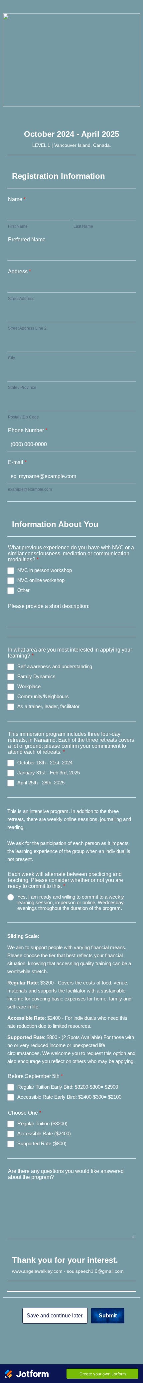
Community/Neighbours (43, 696)
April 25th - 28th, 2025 (41, 782)
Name (17, 199)
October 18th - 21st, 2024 (44, 762)
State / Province (22, 387)
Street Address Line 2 (27, 328)
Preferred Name (27, 239)
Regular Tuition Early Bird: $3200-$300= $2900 (67, 1087)
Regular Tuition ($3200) (42, 1123)
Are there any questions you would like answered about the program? (66, 1174)
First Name (18, 226)
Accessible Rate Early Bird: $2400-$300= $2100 (69, 1097)
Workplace (29, 686)
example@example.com (30, 489)
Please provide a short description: (48, 606)
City (11, 358)
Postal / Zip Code (23, 417)
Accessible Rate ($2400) (44, 1133)
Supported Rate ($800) (42, 1143)
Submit (108, 1315)
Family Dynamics (36, 676)
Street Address (21, 298)
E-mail (17, 462)
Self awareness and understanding (54, 666)
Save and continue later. (55, 1315)
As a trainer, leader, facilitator (48, 706)
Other (23, 590)
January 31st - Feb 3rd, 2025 (48, 772)
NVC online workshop (41, 580)
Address (19, 271)
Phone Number (27, 430)
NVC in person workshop (44, 570)
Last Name (83, 226)
